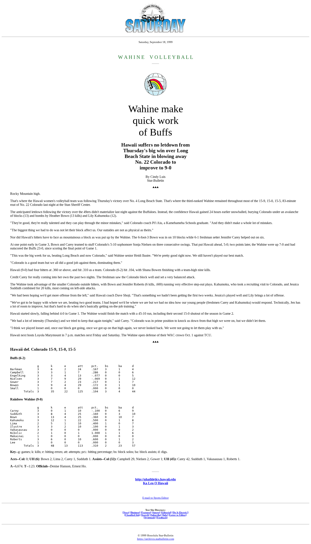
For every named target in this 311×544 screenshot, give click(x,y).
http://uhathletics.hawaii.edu (155, 479)
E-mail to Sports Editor (155, 497)
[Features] (146, 512)
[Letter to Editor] (178, 515)
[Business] (135, 512)
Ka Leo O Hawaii (155, 483)
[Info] (165, 515)
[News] (125, 512)
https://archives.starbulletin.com (155, 538)
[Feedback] (162, 517)
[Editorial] (166, 512)
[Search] (145, 515)
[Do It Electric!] (180, 512)
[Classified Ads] (132, 515)
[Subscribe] (155, 515)
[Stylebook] (150, 517)
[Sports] (156, 512)
